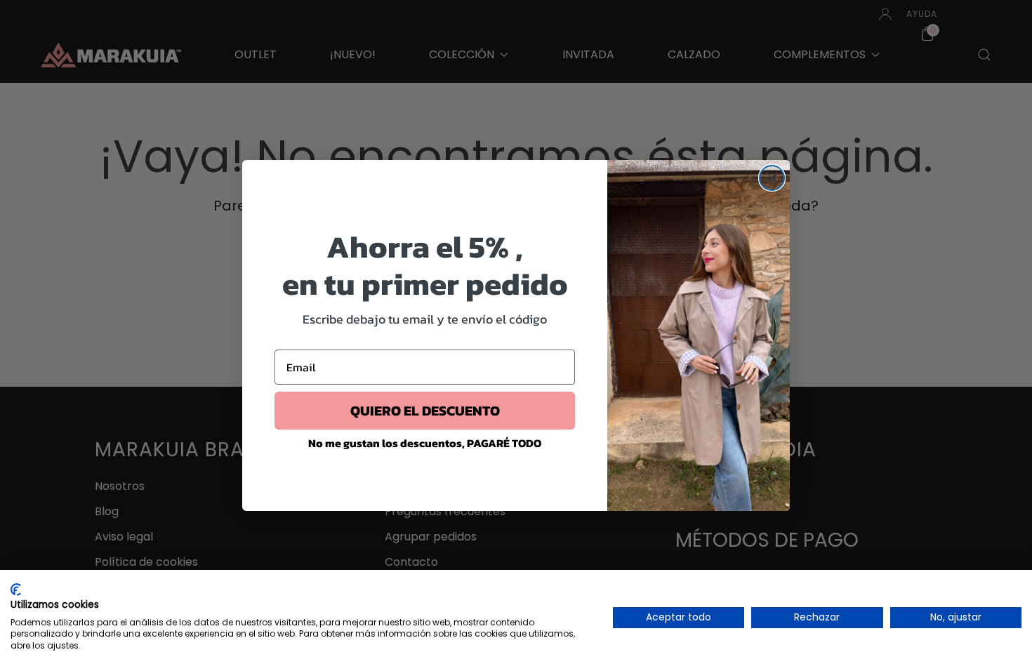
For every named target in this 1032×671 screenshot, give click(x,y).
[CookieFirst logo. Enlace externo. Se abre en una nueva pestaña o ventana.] (16, 589)
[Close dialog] (772, 178)
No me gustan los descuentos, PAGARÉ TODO (424, 442)
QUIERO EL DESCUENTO (425, 410)
